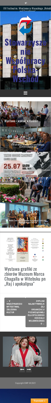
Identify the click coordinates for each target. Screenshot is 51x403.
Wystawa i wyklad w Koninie (28, 9)
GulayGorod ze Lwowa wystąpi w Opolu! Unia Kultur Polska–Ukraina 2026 (26, 342)
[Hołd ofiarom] (25, 189)
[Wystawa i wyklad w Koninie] (25, 114)
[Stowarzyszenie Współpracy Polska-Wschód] (25, 26)
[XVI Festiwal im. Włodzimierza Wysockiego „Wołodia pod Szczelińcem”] (25, 164)
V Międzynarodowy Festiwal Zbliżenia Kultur (14, 307)
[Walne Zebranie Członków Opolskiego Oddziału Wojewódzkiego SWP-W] (25, 215)
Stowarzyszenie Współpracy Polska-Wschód (26, 60)
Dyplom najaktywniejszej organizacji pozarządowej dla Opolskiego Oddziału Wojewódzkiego (36, 312)
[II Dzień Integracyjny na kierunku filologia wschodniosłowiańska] (25, 139)
